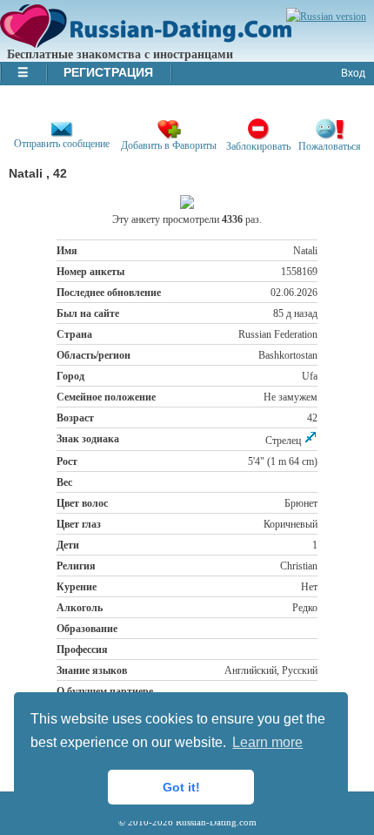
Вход (353, 73)
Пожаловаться (329, 146)
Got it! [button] (181, 787)
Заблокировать (258, 146)
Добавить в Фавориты (169, 145)
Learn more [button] (267, 742)
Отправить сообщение (62, 144)
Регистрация (108, 72)
